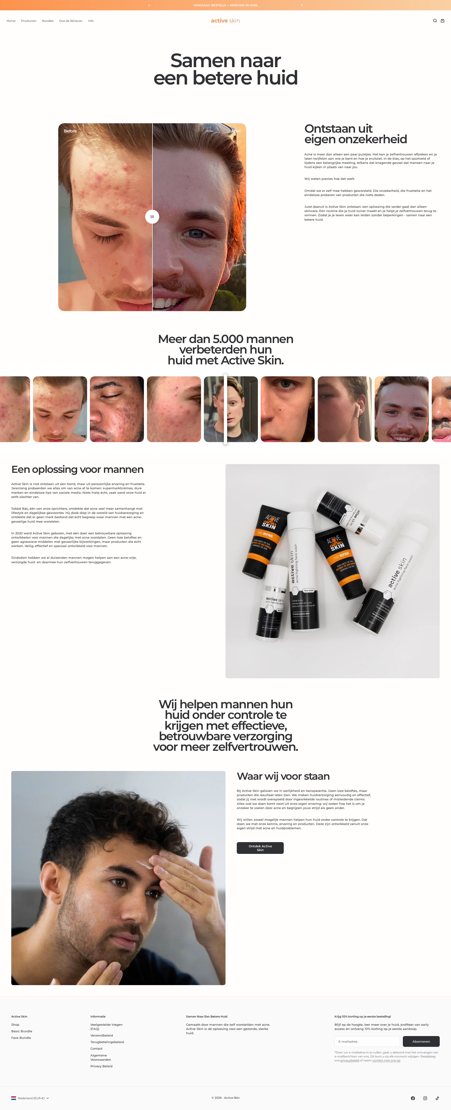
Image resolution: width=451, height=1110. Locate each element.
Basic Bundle (21, 1031)
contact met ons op (386, 1060)
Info (91, 20)
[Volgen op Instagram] (425, 1098)
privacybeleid (349, 1060)
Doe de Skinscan (70, 20)
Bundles (48, 20)
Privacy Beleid (101, 1066)
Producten (28, 20)
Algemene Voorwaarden (100, 1057)
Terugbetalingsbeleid (107, 1042)
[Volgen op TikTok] (437, 1098)
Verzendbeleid (101, 1035)
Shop (15, 1024)
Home (11, 20)
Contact (96, 1048)
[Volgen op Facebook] (413, 1098)
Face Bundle (21, 1038)
